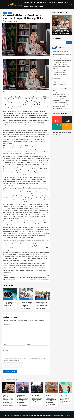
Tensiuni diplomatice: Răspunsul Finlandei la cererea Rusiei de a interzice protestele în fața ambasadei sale (61, 53)
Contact (68, 415)
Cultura (60, 2)
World (49, 2)
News (4, 391)
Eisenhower (26, 270)
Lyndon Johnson (42, 270)
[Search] (71, 4)
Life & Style (33, 6)
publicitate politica (7, 272)
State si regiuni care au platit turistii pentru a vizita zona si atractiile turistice (42, 304)
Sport (44, 2)
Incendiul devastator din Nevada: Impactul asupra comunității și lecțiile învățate (61, 88)
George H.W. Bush (34, 270)
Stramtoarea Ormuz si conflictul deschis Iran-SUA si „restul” (10, 304)
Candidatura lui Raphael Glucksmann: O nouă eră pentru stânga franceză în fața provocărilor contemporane (61, 60)
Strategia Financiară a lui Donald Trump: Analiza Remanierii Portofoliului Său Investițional (60, 72)
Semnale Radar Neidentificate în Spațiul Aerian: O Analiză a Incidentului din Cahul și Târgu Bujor (61, 106)
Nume (4, 344)
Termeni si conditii (27, 415)
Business (26, 6)
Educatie (54, 2)
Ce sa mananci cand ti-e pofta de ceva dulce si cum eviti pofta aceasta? (38, 277)
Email (28, 344)
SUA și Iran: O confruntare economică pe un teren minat (61, 77)
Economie (32, 2)
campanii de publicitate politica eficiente (15, 270)
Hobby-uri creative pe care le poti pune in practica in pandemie (14, 277)
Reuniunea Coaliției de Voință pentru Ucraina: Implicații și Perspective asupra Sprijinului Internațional (61, 100)
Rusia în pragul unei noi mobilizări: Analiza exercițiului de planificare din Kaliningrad (61, 66)
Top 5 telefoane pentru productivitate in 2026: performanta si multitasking (26, 304)
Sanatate (39, 2)
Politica (26, 2)
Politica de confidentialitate (41, 415)
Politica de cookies (55, 415)
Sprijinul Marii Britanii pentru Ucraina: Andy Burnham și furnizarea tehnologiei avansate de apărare (61, 82)
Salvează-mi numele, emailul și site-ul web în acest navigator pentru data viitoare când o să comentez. (24, 359)
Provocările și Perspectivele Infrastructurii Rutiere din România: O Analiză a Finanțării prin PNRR (61, 94)
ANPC (63, 415)
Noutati (5, 13)
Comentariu (7, 324)
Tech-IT (66, 2)
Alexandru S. (13, 21)
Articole (40, 6)
